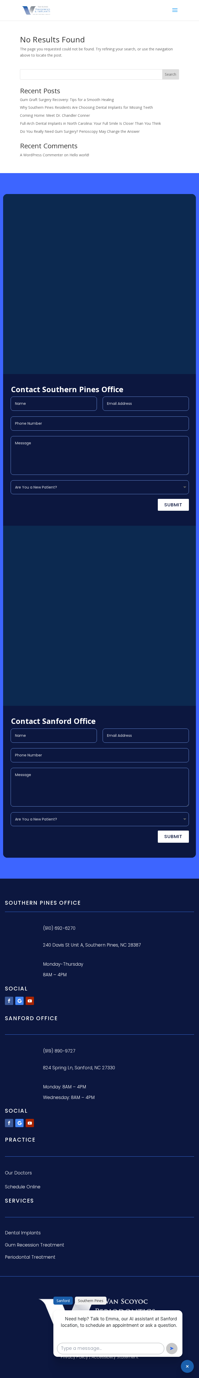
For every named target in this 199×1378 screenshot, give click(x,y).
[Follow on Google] (19, 1001)
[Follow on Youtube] (30, 1001)
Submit (173, 504)
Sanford (63, 1300)
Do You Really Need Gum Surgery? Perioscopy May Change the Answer (80, 131)
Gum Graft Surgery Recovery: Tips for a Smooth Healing (67, 99)
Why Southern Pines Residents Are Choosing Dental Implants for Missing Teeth (86, 107)
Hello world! (79, 154)
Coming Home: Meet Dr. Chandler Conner (55, 115)
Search (170, 74)
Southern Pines (90, 1300)
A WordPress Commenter (41, 154)
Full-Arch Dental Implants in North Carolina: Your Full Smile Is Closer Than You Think (90, 123)
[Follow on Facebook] (9, 1001)
